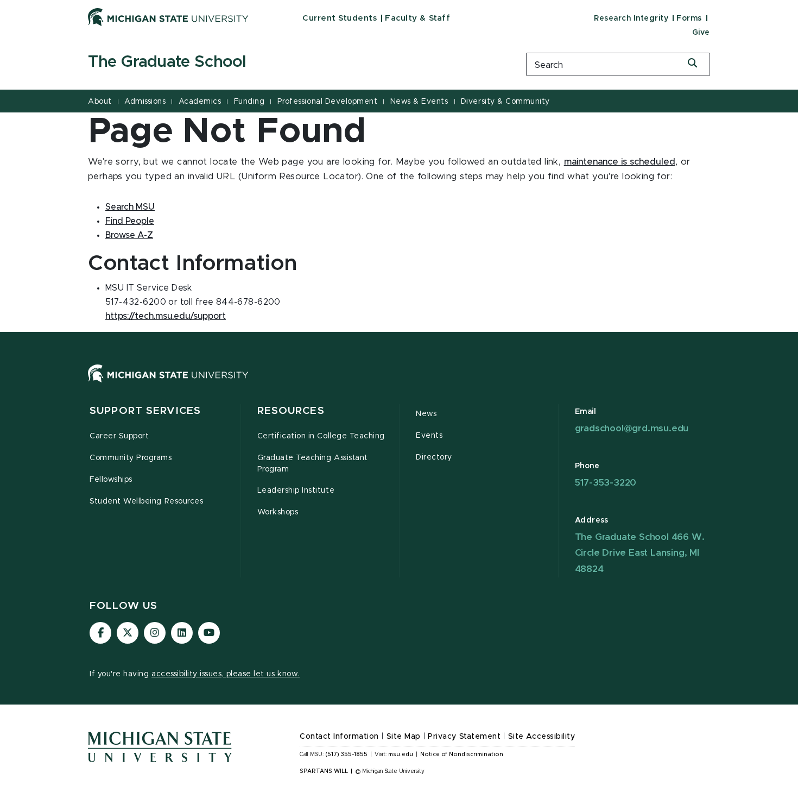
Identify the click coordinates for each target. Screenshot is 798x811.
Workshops (278, 512)
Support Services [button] (145, 411)
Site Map (404, 736)
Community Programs (131, 458)
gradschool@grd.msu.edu (632, 428)
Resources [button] (291, 411)
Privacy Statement (464, 736)
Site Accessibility (541, 736)
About (100, 101)
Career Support (119, 436)
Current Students (339, 18)
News (426, 414)
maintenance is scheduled (619, 162)
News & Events (419, 101)
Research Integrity (631, 18)
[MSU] (399, 384)
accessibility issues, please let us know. (225, 674)
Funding (249, 101)
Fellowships (111, 479)
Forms (689, 18)
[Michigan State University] (168, 16)
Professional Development (327, 101)
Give (701, 32)
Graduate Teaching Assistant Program (312, 463)
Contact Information (339, 736)
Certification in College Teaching (321, 436)
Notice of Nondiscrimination (461, 754)
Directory (434, 457)
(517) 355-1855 (346, 754)
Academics (200, 101)
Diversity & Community (505, 101)
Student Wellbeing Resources (146, 501)
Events (429, 435)
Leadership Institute (296, 490)
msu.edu (400, 754)
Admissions (145, 101)
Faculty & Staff (417, 18)
